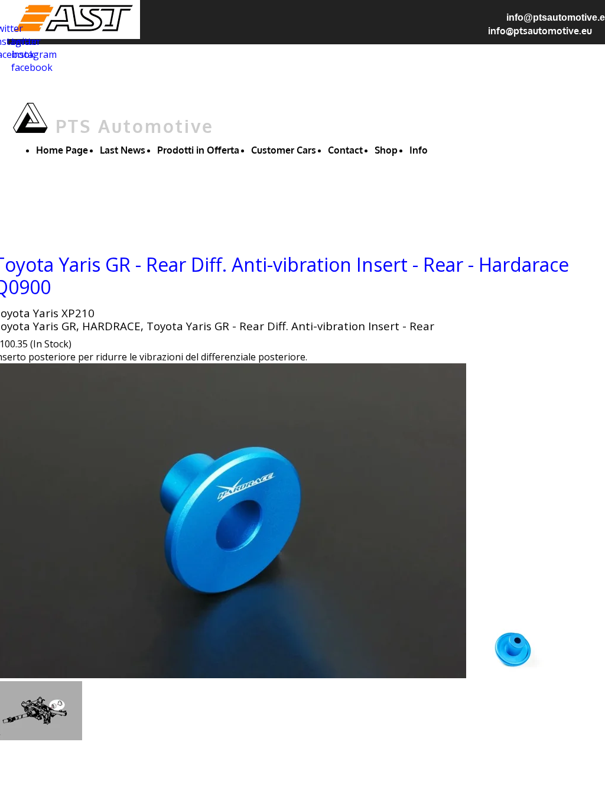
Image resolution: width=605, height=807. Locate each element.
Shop (386, 150)
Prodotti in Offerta (198, 150)
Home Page (62, 150)
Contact (345, 150)
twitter (26, 41)
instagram (34, 54)
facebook (32, 67)
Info (418, 150)
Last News (122, 150)
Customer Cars (283, 150)
